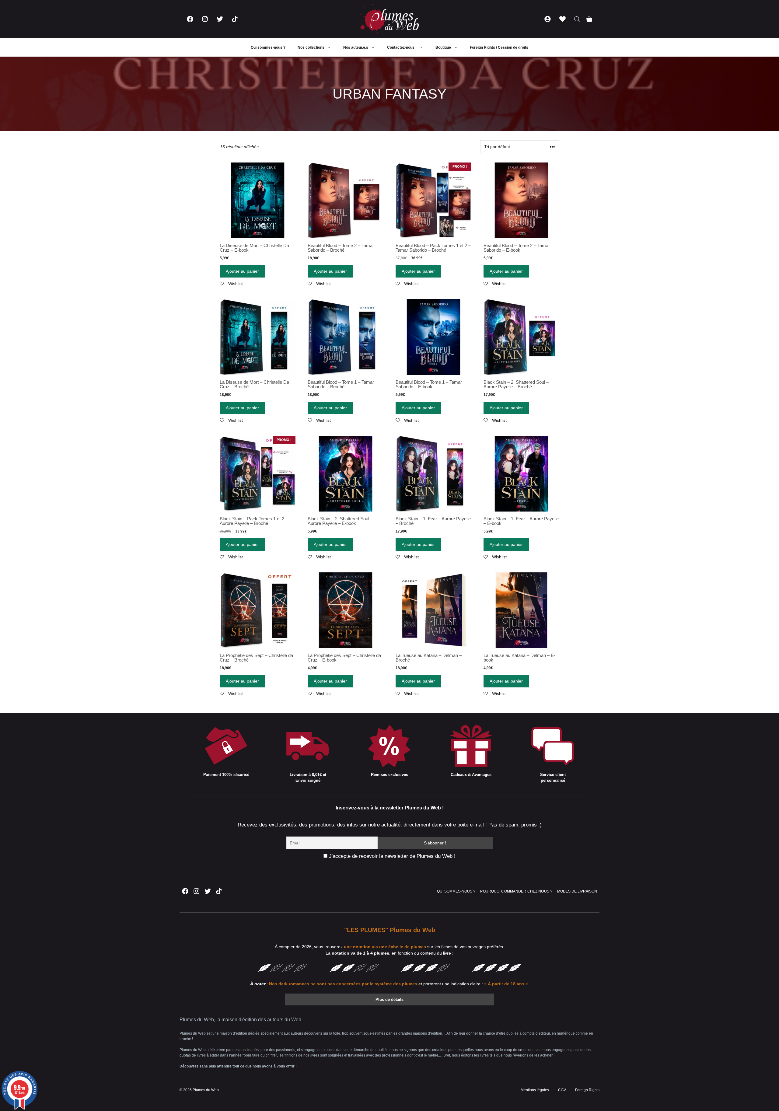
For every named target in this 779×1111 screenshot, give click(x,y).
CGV (562, 1090)
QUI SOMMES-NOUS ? (456, 891)
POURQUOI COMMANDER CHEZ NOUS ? (516, 891)
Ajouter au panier (242, 271)
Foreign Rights (587, 1090)
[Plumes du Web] (389, 19)
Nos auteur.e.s (355, 47)
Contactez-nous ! (402, 47)
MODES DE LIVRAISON (577, 891)
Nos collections (311, 47)
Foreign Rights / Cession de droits (499, 47)
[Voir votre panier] (589, 19)
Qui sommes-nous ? (268, 47)
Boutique (443, 47)
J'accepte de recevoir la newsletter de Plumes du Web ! (391, 856)
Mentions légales (535, 1090)
